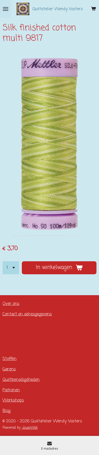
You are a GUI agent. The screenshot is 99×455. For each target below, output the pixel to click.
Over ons (11, 304)
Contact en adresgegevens (27, 314)
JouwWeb (30, 428)
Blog (6, 411)
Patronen (11, 390)
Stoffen (9, 359)
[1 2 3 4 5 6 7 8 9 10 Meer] (11, 267)
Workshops (13, 400)
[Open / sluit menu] (5, 9)
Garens (9, 369)
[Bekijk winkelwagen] (93, 9)
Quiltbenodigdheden (21, 379)
